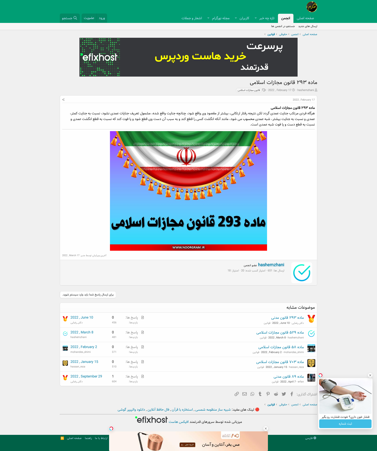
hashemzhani (305, 90)
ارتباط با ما (101, 438)
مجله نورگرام (221, 18)
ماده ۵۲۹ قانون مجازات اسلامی (280, 333)
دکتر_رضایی (298, 323)
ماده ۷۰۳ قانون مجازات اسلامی (280, 362)
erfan (301, 382)
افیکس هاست (178, 422)
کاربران (244, 18)
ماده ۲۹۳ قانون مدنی (287, 318)
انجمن (285, 18)
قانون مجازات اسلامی (249, 90)
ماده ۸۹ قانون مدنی (289, 377)
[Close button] (370, 375)
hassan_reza (296, 367)
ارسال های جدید (307, 26)
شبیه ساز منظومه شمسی (212, 409)
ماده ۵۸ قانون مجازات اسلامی (281, 347)
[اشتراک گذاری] (63, 100)
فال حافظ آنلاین (158, 409)
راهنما (88, 438)
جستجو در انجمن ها (283, 26)
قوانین (267, 323)
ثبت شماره (345, 423)
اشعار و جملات (192, 18)
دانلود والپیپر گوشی (131, 409)
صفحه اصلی (305, 18)
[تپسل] (111, 428)
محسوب (248, 119)
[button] (255, 18)
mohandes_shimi (294, 352)
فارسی (309, 438)
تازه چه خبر (267, 18)
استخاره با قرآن (182, 409)
